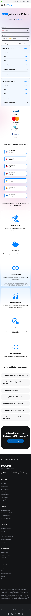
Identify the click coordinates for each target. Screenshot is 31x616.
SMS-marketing (5, 489)
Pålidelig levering (5, 515)
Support (15, 1)
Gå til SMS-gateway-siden (15, 441)
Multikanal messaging (6, 518)
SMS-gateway (4, 486)
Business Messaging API (7, 528)
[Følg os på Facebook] (15, 614)
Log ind (28, 1)
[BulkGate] (6, 5)
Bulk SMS (3, 483)
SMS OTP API (4, 534)
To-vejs (6, 74)
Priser (2, 568)
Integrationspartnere (6, 555)
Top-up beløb (4, 35)
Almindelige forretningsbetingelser (9, 609)
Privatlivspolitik (23, 609)
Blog (2, 570)
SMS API (3, 531)
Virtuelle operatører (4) (10, 69)
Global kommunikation (7, 513)
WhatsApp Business (6, 492)
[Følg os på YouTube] (19, 614)
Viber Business (5, 494)
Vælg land (3, 27)
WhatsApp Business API (7, 536)
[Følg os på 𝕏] (12, 614)
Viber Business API (6, 539)
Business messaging (6, 510)
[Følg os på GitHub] (23, 614)
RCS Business (4, 497)
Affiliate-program (5, 552)
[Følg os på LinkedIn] (8, 614)
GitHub (3, 576)
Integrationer (4, 500)
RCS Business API (5, 542)
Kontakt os (14, 472)
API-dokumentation (6, 573)
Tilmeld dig (5, 472)
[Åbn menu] (28, 5)
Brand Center (4, 578)
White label (4, 557)
